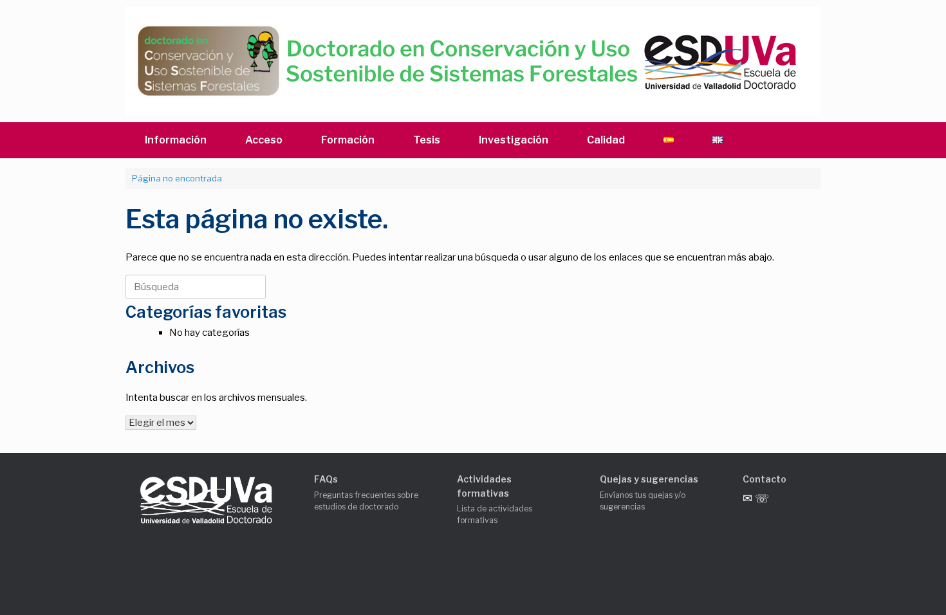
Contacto (764, 478)
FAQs (326, 478)
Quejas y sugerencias (649, 478)
